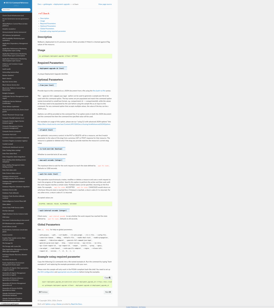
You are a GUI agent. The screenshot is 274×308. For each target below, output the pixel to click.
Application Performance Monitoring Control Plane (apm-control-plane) (14, 55)
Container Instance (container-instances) (15, 138)
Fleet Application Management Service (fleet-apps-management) (15, 250)
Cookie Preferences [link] (132, 307)
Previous (44, 292)
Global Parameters (47, 29)
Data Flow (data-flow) (9, 153)
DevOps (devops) (8, 211)
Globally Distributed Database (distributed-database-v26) (12, 299)
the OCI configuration (46, 272)
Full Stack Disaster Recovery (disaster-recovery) (15, 255)
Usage (42, 21)
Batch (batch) (6, 78)
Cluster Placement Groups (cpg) (12, 115)
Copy (107, 278)
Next (107, 292)
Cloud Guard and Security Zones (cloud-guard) (15, 110)
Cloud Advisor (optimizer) (10, 106)
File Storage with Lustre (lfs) (11, 246)
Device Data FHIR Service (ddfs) (13, 207)
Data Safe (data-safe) (9, 170)
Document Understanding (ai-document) (15, 220)
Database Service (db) (9, 190)
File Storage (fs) (7, 243)
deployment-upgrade (62, 4)
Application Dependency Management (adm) (15, 44)
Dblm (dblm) (6, 204)
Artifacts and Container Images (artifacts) (12, 65)
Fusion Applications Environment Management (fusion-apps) (13, 264)
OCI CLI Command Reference (16, 3)
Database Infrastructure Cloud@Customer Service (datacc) (13, 177)
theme (59, 304)
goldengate (48, 4)
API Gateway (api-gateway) (11, 35)
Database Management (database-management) (13, 182)
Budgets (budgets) (8, 93)
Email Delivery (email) (9, 226)
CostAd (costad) (7, 144)
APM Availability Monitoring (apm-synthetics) (13, 39)
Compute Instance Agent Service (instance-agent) (13, 122)
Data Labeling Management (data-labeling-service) (13, 166)
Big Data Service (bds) (9, 82)
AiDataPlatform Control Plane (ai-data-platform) (15, 25)
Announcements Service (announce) (14, 32)
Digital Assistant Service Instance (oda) (15, 214)
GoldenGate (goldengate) (10, 304)
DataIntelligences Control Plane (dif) (14, 201)
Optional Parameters (48, 26)
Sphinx (48, 304)
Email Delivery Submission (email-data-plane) (15, 231)
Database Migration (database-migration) (16, 186)
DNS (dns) (5, 217)
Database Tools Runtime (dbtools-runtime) (13, 197)
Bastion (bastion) (8, 75)
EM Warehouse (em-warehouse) (13, 223)
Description (44, 18)
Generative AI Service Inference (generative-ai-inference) (12, 279)
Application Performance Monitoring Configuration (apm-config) (14, 49)
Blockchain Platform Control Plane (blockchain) (13, 89)
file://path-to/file (99, 91)
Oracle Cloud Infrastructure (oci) (13, 15)
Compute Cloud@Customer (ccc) (13, 118)
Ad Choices (142, 307)
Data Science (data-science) (11, 173)
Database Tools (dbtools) (10, 193)
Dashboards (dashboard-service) (13, 147)
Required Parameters (48, 23)
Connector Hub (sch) (9, 134)
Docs (40, 4)
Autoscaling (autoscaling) (10, 72)
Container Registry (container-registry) (14, 141)
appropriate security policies (68, 272)
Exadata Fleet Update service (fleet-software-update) (14, 239)
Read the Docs (76, 304)
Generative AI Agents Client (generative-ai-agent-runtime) (15, 269)
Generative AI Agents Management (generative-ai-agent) (13, 274)
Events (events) (7, 235)
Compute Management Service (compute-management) (12, 127)
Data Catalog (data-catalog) (11, 150)
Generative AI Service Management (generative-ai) (14, 284)
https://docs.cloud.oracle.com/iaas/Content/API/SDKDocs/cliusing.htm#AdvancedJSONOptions (74, 124)
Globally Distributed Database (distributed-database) (12, 294)
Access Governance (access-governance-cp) (15, 20)
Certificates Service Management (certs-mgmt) (15, 97)
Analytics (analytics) (9, 29)
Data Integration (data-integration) (13, 157)
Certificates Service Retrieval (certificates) (11, 102)
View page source (105, 4)
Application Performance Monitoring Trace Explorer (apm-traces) (14, 60)
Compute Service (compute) (11, 131)
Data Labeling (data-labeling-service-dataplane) (14, 161)
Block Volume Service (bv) (10, 85)
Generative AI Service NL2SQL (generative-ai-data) (12, 289)
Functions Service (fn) (9, 259)
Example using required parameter (53, 31)
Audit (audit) (6, 69)
